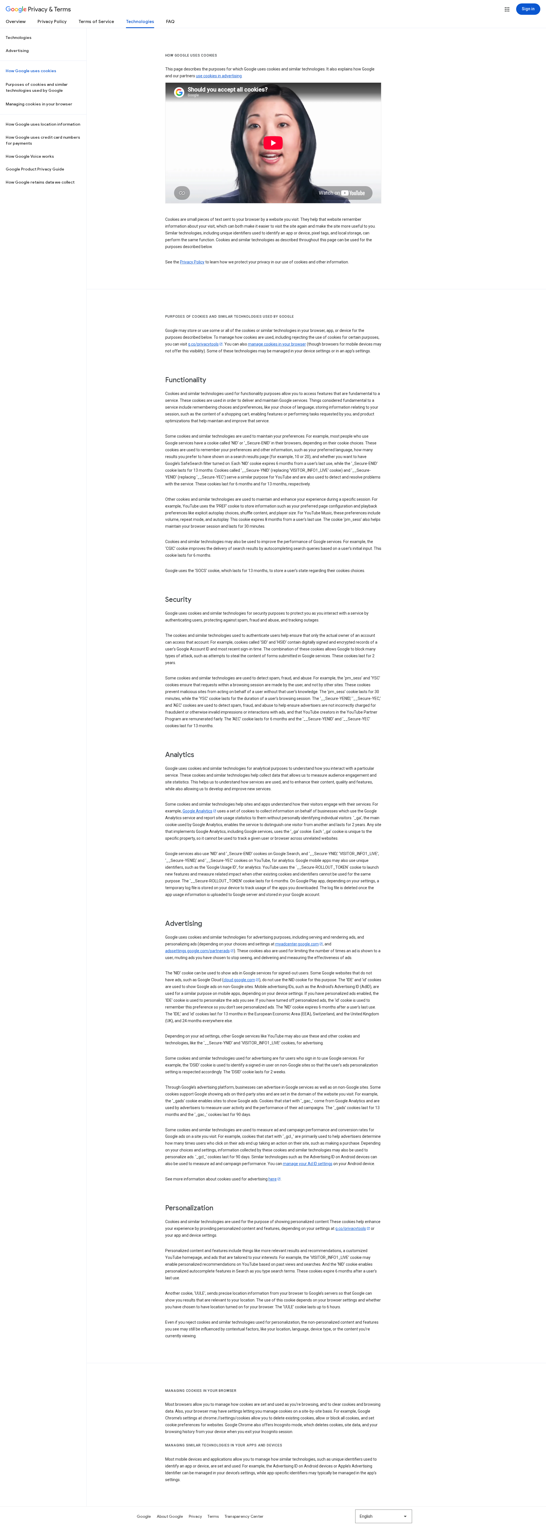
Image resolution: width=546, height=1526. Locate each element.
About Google (170, 1516)
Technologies (140, 21)
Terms (213, 1516)
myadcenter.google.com (297, 944)
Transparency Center (244, 1516)
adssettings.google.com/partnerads (197, 951)
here (272, 1179)
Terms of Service (96, 21)
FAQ (170, 21)
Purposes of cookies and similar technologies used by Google (37, 87)
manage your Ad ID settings (307, 1163)
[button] (507, 9)
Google (144, 1516)
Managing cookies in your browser (39, 104)
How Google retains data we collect (40, 182)
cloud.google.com (239, 980)
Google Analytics (197, 811)
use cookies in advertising (219, 76)
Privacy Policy (52, 21)
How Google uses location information (43, 124)
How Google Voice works (30, 156)
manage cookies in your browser (277, 344)
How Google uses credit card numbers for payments (43, 140)
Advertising (17, 50)
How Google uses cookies (31, 70)
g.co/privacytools (203, 344)
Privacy (195, 1516)
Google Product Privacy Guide (35, 169)
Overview (16, 21)
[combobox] (383, 1516)
